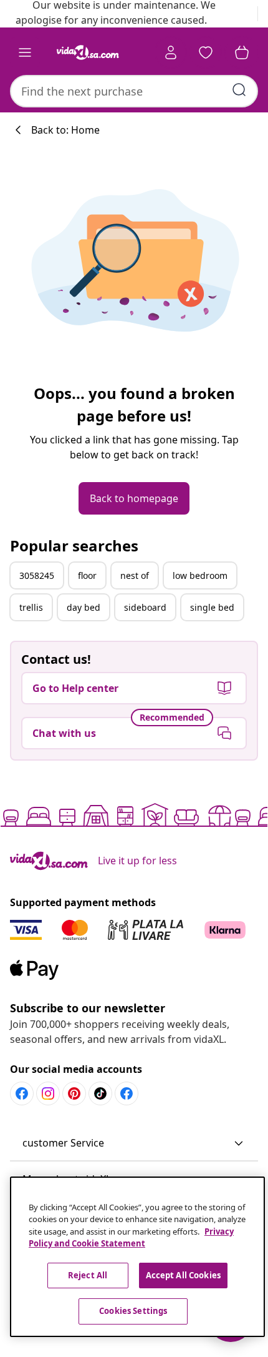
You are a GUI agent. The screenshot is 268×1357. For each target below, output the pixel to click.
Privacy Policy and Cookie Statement (131, 1238)
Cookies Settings (133, 1310)
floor (87, 575)
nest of (134, 575)
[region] (137, 1257)
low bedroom (200, 575)
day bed (83, 607)
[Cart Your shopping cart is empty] (241, 52)
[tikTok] (100, 1093)
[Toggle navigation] (25, 52)
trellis (31, 607)
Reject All (87, 1275)
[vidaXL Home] (88, 52)
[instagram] (48, 1093)
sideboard (145, 607)
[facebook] (22, 1093)
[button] (134, 1143)
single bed (212, 607)
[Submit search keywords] (239, 90)
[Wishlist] (205, 52)
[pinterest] (74, 1093)
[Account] (171, 52)
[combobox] (134, 91)
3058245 (36, 575)
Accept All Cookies (183, 1275)
